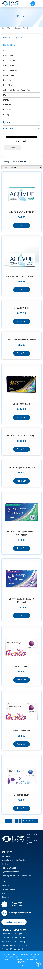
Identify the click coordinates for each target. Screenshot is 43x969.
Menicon (7, 95)
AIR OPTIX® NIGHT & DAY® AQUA (21, 436)
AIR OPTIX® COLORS (21, 404)
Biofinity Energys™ (21, 795)
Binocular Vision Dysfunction (13, 860)
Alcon (5, 50)
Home (3, 28)
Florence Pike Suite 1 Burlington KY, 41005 (32, 838)
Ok (22, 965)
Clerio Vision (8, 65)
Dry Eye (4, 864)
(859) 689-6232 (15, 906)
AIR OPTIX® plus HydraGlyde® (21, 467)
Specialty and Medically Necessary (16, 875)
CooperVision (8, 75)
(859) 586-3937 (15, 903)
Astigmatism (8, 55)
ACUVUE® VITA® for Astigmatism (21, 340)
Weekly (6, 115)
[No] (40, 960)
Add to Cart (21, 225)
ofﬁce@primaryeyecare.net (20, 913)
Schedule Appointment (14, 922)
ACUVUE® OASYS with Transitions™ (21, 276)
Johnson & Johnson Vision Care (16, 90)
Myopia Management (10, 872)
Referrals (5, 897)
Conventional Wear (11, 70)
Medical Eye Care (8, 868)
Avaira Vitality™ (21, 666)
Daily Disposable (10, 85)
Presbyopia (8, 105)
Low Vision (8, 128)
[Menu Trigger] (40, 4)
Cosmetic (7, 80)
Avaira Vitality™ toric (21, 731)
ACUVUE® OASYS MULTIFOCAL (21, 212)
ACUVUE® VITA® (21, 308)
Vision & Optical (8, 889)
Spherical (7, 110)
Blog (3, 893)
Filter (12, 147)
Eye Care (7, 122)
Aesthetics (5, 856)
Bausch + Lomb (9, 60)
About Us (5, 885)
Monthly (6, 100)
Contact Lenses (14, 28)
